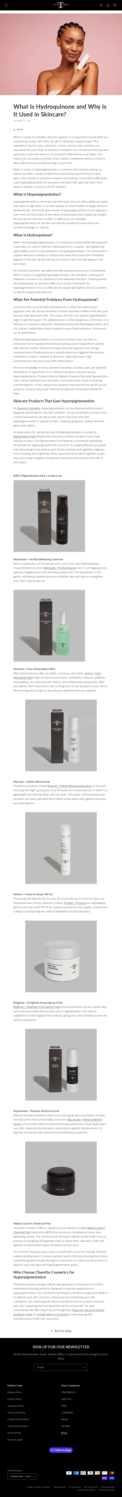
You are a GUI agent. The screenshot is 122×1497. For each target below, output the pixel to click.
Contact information (18, 1419)
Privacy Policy (14, 1399)
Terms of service (91, 1487)
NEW (63, 1405)
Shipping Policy (15, 1405)
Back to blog (63, 1331)
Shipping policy (108, 1487)
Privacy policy (75, 1487)
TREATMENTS (68, 1392)
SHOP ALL (66, 1399)
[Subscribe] (84, 1367)
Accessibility (14, 1432)
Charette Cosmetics (41, 1487)
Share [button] (20, 129)
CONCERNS (67, 1412)
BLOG (64, 1432)
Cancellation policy (106, 1490)
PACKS (64, 1419)
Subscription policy (17, 1426)
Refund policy (60, 1487)
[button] (6, 5)
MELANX (65, 1426)
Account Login (15, 1439)
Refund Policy (14, 1392)
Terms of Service (16, 1412)
